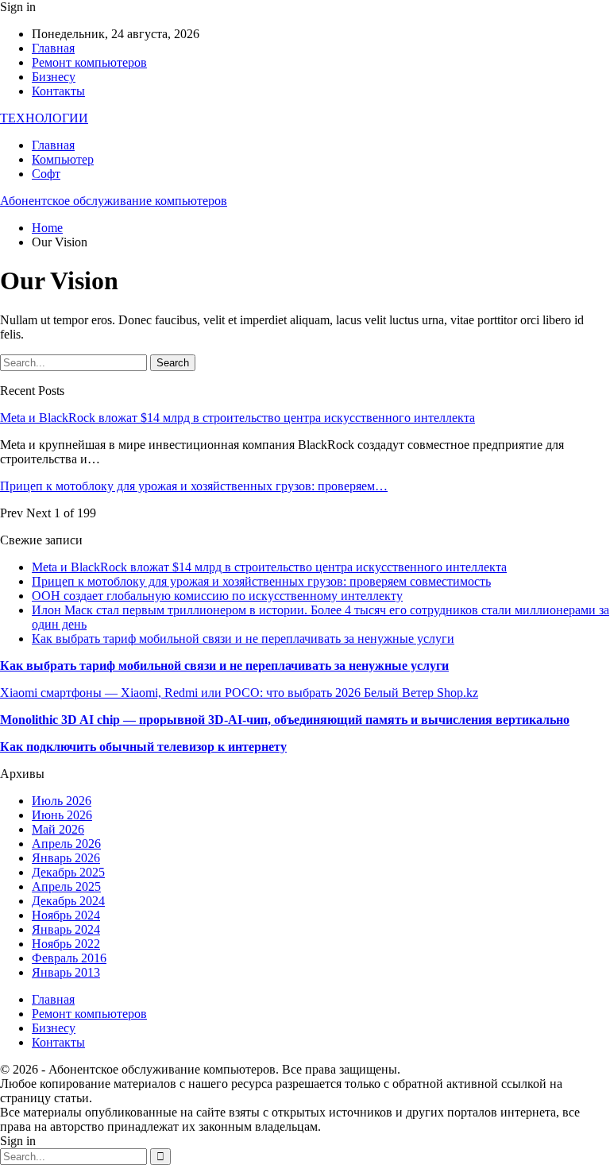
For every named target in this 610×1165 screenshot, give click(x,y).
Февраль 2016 (69, 958)
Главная (53, 48)
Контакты (58, 91)
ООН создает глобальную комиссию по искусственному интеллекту (217, 595)
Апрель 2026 (66, 843)
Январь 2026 (66, 858)
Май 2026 (58, 829)
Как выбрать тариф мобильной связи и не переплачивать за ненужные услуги (243, 638)
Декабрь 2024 (68, 901)
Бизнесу (53, 76)
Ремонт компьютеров (89, 62)
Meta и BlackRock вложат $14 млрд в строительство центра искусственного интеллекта (237, 417)
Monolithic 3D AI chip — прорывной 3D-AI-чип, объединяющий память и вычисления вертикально (284, 719)
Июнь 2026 (62, 815)
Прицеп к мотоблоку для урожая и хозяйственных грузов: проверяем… (194, 486)
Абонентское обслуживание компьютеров (113, 200)
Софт (46, 173)
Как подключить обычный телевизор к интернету (143, 746)
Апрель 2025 (66, 886)
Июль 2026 (61, 800)
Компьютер (63, 159)
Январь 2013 (66, 972)
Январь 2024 (66, 929)
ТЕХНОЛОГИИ (44, 118)
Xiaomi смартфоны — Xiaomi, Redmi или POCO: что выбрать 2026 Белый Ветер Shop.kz (239, 692)
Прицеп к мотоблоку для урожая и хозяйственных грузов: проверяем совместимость (261, 581)
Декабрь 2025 (68, 872)
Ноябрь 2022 (66, 943)
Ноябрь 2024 (66, 915)
